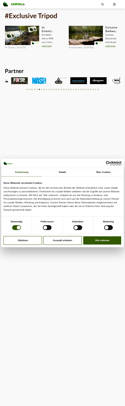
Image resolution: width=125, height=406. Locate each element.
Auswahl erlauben (62, 240)
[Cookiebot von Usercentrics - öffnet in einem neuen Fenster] (108, 163)
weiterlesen (47, 46)
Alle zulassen (102, 240)
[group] (16, 80)
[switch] (47, 227)
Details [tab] (62, 172)
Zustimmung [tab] (22, 172)
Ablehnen (23, 240)
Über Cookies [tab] (103, 172)
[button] (27, 89)
